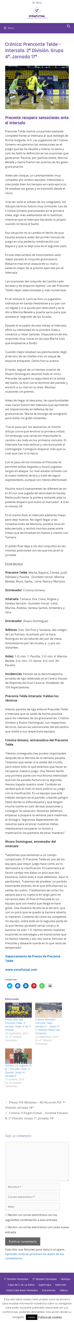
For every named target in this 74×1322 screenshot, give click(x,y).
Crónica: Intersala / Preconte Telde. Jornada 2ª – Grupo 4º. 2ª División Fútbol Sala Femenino (47, 1026)
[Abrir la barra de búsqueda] (68, 26)
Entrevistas (49, 1290)
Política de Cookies (50, 1317)
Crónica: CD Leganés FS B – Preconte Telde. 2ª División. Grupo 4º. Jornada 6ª (18, 1070)
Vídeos (64, 1290)
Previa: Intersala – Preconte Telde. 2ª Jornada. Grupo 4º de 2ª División (18, 1024)
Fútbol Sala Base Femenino (22, 1290)
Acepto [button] (31, 1317)
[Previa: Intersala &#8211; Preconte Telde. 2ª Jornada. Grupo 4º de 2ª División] (18, 1010)
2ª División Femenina (44, 1279)
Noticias (65, 1279)
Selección (60, 1284)
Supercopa (45, 1284)
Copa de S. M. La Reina (21, 1284)
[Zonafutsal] (37, 12)
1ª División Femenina (16, 1279)
